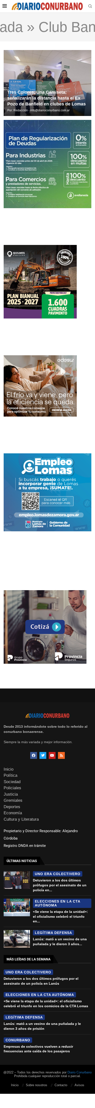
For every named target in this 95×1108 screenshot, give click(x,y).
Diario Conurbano (79, 1072)
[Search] (90, 6)
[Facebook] (33, 755)
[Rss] (61, 755)
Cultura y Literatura (21, 819)
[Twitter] (42, 755)
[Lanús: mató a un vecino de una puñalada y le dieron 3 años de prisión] (17, 939)
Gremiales (13, 800)
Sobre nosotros (36, 1085)
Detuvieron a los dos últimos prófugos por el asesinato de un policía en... (59, 885)
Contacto (61, 1085)
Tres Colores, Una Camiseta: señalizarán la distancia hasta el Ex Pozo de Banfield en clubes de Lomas (46, 98)
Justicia (11, 794)
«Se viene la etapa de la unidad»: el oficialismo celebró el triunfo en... (60, 916)
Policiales (12, 788)
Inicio (8, 769)
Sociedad (12, 781)
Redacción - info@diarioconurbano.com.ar (41, 110)
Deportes (12, 806)
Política (10, 775)
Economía (13, 813)
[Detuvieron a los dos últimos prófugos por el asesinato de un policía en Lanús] (17, 880)
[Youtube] (52, 755)
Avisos (79, 1085)
